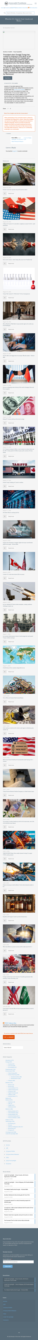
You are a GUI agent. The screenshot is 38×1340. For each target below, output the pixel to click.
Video (7, 1157)
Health (9, 1105)
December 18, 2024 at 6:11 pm (19, 139)
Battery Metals (11, 1111)
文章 (7, 1148)
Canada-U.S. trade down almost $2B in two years (13, 574)
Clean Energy (11, 1073)
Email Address (7, 1259)
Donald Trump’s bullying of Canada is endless (13, 482)
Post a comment (9, 1037)
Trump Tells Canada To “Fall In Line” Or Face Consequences (16, 293)
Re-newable (11, 1067)
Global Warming (12, 1074)
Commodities (11, 1088)
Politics (7, 1119)
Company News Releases (12, 1154)
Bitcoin (10, 1084)
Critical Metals (11, 1112)
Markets (8, 1082)
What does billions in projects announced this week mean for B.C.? (17, 946)
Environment (9, 1071)
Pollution (10, 1080)
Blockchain (11, 1128)
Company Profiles (10, 1151)
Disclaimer (8, 1163)
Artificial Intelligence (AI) (14, 1126)
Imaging (10, 1130)
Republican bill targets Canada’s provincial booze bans (15, 916)
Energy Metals (11, 1114)
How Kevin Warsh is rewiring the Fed (11, 512)
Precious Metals (12, 1117)
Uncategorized (9, 1132)
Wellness (10, 1107)
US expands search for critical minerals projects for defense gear (17, 1201)
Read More (8, 78)
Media (7, 1098)
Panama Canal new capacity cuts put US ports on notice (15, 189)
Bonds (10, 1086)
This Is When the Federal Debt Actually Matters (13, 698)
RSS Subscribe (33, 7)
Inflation (10, 1094)
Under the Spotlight (10, 1133)
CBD (9, 1103)
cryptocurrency (12, 1089)
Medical (8, 1100)
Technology (8, 1121)
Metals (7, 1109)
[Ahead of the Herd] (19, 3)
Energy (7, 1062)
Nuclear (10, 1064)
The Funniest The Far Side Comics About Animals (16, 1220)
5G (9, 1125)
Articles (8, 1145)
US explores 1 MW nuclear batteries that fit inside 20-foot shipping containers (18, 1208)
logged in (14, 151)
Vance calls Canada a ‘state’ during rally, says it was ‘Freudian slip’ (17, 259)
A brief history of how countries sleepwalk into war (14, 667)
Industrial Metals (12, 1116)
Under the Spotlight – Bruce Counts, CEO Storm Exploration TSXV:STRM (16, 1175)
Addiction (10, 1102)
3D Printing (11, 1123)
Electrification (14, 1078)
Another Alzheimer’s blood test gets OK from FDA (17, 1195)
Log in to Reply (27, 137)
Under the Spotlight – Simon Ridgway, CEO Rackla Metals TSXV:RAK (18, 1183)
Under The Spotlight (11, 1160)
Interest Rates (11, 1096)
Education (8, 1060)
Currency (10, 1091)
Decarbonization (15, 1076)
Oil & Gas (10, 1065)
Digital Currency (12, 1093)
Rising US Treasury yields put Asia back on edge (13, 419)
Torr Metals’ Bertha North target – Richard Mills (16, 1189)
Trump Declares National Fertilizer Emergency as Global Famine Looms (18, 791)
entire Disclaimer (19, 89)
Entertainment (9, 1069)
